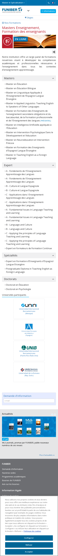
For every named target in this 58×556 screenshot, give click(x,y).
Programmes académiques (14, 476)
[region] (29, 526)
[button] (53, 3)
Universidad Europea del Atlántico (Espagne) (29, 333)
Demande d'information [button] (17, 395)
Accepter (29, 551)
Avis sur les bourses (10, 484)
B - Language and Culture (19, 224)
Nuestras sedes (9, 473)
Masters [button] (9, 78)
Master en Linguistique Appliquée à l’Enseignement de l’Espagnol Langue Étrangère (25, 96)
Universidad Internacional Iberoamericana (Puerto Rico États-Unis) (29, 353)
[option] (29, 309)
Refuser (29, 545)
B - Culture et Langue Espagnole (22, 186)
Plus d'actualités (46, 455)
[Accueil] (12, 9)
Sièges (30, 17)
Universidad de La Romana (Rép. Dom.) (29, 374)
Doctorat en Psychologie (18, 289)
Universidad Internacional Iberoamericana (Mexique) (29, 311)
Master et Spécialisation (12, 2)
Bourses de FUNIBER (11, 480)
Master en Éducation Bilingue (21, 88)
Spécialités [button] (10, 255)
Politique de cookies (32, 531)
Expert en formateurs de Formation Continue (29, 248)
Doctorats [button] (10, 279)
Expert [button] (8, 165)
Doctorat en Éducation (17, 284)
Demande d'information (12, 469)
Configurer (29, 538)
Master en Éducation (16, 84)
